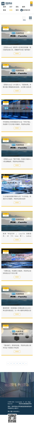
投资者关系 (26, 10)
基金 (4, 10)
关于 (10, 7)
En (31, 5)
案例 (23, 7)
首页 (4, 7)
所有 (24, 20)
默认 (30, 20)
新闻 (10, 10)
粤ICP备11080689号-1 (14, 411)
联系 (17, 10)
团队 (17, 7)
